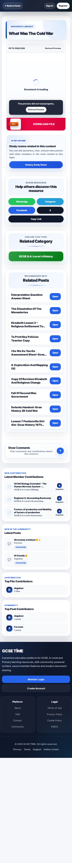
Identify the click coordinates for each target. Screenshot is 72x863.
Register (63, 6)
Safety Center (51, 749)
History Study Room (36, 164)
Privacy (17, 749)
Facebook (21, 210)
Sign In (49, 6)
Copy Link (36, 219)
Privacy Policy (54, 714)
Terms (27, 749)
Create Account (36, 688)
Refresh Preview (53, 48)
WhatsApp (22, 201)
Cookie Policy (54, 720)
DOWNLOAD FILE (44, 124)
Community (21, 547)
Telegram (50, 201)
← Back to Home (12, 6)
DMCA (54, 726)
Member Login (36, 679)
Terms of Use (54, 708)
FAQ (17, 714)
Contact (17, 720)
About (17, 708)
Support (37, 749)
